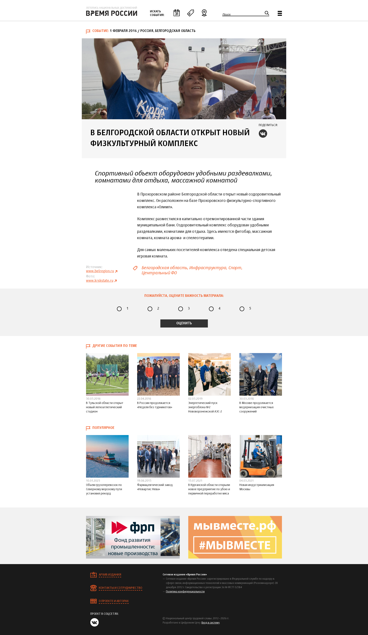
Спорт (234, 267)
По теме (190, 13)
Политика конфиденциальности (185, 591)
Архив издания (110, 574)
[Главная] (111, 11)
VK (263, 133)
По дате (176, 13)
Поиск (226, 14)
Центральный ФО (159, 272)
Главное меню (280, 13)
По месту (204, 13)
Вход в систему (210, 623)
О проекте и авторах (114, 601)
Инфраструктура (207, 267)
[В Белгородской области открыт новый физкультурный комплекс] (184, 78)
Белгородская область (164, 267)
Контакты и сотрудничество (120, 587)
